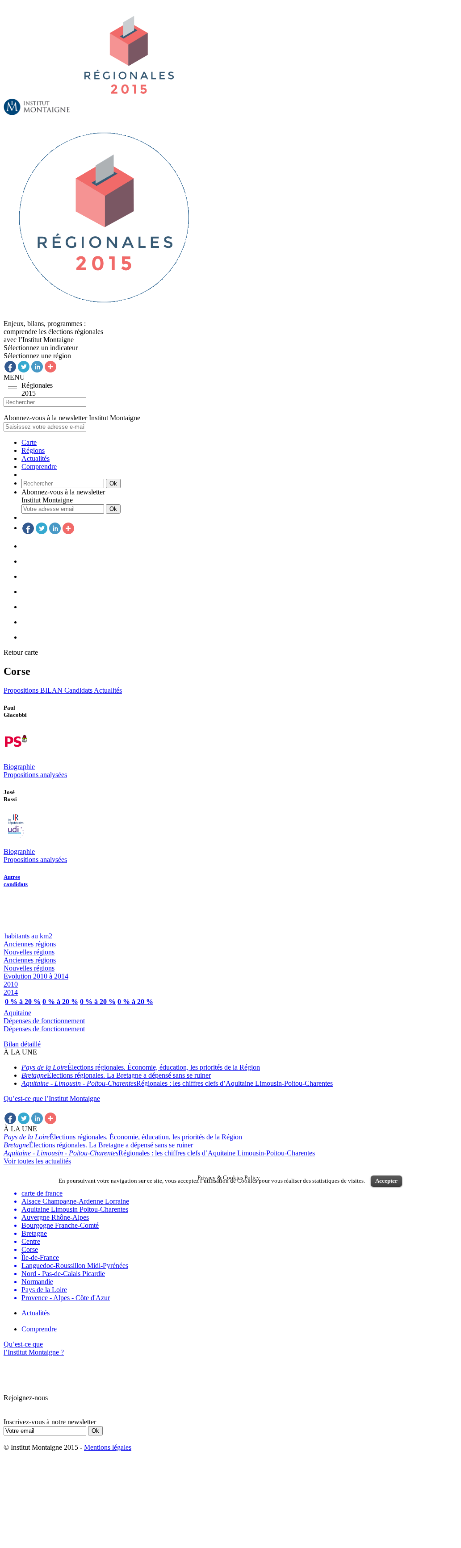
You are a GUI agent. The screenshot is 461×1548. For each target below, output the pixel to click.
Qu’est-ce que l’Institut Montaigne (52, 1098)
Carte (29, 442)
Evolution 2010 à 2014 (36, 976)
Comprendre (39, 466)
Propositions (22, 690)
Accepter (386, 1180)
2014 (11, 992)
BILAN (52, 690)
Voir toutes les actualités (37, 1161)
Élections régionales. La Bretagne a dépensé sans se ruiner (116, 1075)
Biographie (19, 766)
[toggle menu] (12, 388)
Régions (33, 450)
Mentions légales (107, 1447)
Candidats (79, 690)
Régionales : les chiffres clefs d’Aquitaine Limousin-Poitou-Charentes (177, 1083)
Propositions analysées (35, 774)
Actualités (35, 458)
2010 (11, 984)
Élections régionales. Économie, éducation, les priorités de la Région (140, 1067)
